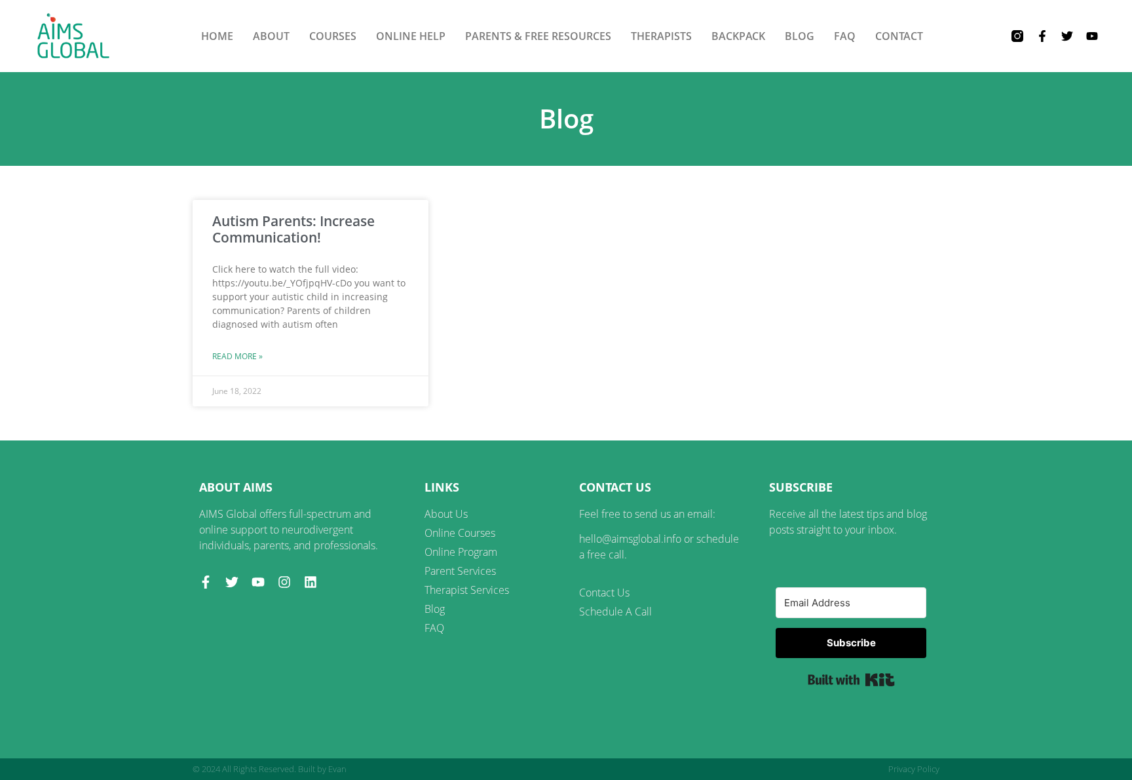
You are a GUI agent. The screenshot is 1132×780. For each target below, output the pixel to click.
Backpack (738, 36)
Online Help (410, 36)
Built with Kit (851, 680)
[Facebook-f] (1042, 36)
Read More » (237, 356)
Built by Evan (322, 769)
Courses (332, 36)
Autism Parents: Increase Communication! (293, 229)
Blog (799, 36)
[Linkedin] (310, 582)
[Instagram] (284, 582)
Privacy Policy (913, 769)
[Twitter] (1067, 36)
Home (217, 36)
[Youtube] (1092, 36)
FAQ (845, 36)
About (271, 36)
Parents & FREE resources (538, 36)
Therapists (661, 36)
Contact (899, 36)
